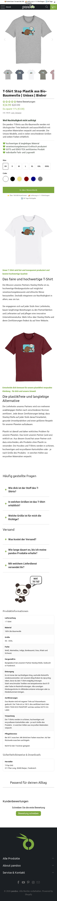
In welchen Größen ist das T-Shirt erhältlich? (26, 503)
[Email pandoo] (38, 882)
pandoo (14, 891)
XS (5, 166)
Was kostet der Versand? (22, 539)
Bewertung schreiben (28, 813)
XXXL (47, 166)
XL (32, 166)
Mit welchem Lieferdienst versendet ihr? (22, 565)
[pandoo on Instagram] (33, 882)
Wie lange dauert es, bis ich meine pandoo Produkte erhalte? (27, 551)
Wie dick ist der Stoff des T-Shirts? (23, 490)
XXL (39, 166)
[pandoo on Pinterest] (28, 882)
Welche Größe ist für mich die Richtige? (24, 517)
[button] (9, 101)
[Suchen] (46, 7)
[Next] (52, 39)
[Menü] (1, 7)
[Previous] (5, 39)
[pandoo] (28, 7)
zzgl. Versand (16, 113)
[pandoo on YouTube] (23, 882)
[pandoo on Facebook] (18, 882)
